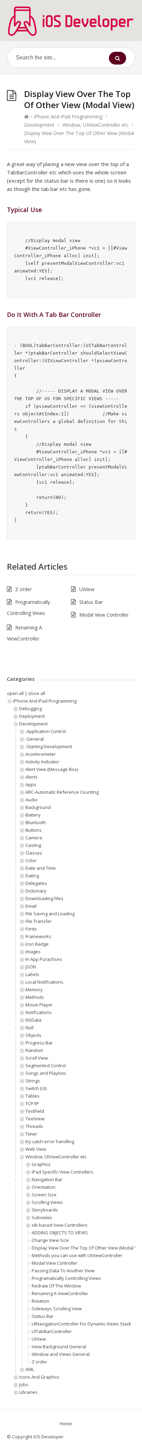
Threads (34, 1126)
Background (38, 807)
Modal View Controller (104, 614)
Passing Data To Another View (63, 1270)
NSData (33, 1020)
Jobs (23, 1384)
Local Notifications (44, 982)
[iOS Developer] (71, 21)
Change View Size (50, 1240)
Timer (31, 1134)
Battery (33, 815)
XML (30, 1369)
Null (29, 1027)
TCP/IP (32, 1103)
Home (66, 1423)
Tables (33, 1096)
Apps (31, 784)
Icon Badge (37, 944)
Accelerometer (41, 754)
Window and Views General (61, 1354)
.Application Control (46, 731)
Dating (32, 875)
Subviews (42, 1217)
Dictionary (36, 891)
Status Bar (91, 602)
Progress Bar (39, 1043)
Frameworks (38, 936)
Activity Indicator (42, 762)
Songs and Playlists (46, 1073)
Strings (33, 1081)
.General (35, 739)
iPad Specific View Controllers (62, 1172)
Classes (34, 853)
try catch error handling (50, 1141)
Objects (33, 1035)
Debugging (30, 708)
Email (31, 906)
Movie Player (39, 1005)
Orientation (43, 1187)
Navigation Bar (47, 1179)
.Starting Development (49, 746)
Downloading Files (44, 898)
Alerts (32, 777)
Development (39, 125)
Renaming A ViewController (60, 1293)
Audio (32, 800)
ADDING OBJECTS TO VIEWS (60, 1232)
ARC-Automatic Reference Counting (62, 792)
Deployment (32, 716)
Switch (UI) (36, 1088)
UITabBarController (52, 1331)
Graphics (41, 1164)
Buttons (34, 830)
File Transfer (39, 921)
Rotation (40, 1301)
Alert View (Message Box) (52, 769)
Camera (34, 838)
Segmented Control (46, 1065)
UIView (86, 589)
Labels (32, 974)
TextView (35, 1119)
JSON (31, 967)
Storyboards (45, 1210)
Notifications (39, 1012)
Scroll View (37, 1058)
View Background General (59, 1346)
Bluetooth (36, 822)
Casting (33, 845)
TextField (35, 1111)
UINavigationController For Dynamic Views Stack (81, 1324)
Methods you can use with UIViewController (77, 1255)
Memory (34, 989)
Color (31, 860)
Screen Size (44, 1195)
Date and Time (41, 868)
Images (33, 951)
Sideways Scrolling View (57, 1308)
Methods (35, 997)
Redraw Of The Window (56, 1286)
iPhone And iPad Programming (68, 116)
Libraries (28, 1392)
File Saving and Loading (50, 913)
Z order (23, 589)
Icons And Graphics (39, 1377)
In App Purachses (44, 959)
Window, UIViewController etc (95, 125)
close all (36, 693)
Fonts (31, 929)
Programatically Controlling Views (66, 1278)
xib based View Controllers (60, 1225)
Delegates (36, 883)
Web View (36, 1149)
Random (34, 1050)
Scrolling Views (47, 1202)
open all (15, 693)
